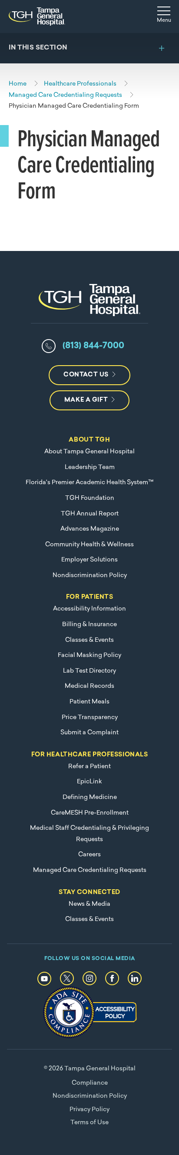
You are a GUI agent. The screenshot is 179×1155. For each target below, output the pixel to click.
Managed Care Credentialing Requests (89, 870)
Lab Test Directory (89, 671)
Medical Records (89, 686)
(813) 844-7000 (93, 346)
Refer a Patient (89, 766)
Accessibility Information (89, 609)
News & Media (89, 904)
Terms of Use (89, 1122)
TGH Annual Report (90, 514)
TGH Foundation (89, 498)
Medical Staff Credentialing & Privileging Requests (89, 834)
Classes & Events (89, 640)
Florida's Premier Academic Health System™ (89, 482)
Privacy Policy (89, 1109)
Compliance (90, 1083)
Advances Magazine (89, 529)
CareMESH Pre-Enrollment (90, 813)
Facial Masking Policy (89, 655)
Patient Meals (89, 702)
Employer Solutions (89, 560)
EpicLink (89, 782)
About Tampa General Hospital (89, 452)
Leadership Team (90, 467)
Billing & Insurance (89, 624)
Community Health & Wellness (89, 544)
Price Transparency (90, 717)
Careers (89, 854)
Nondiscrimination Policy (90, 575)
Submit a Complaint (89, 732)
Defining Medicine (90, 797)
